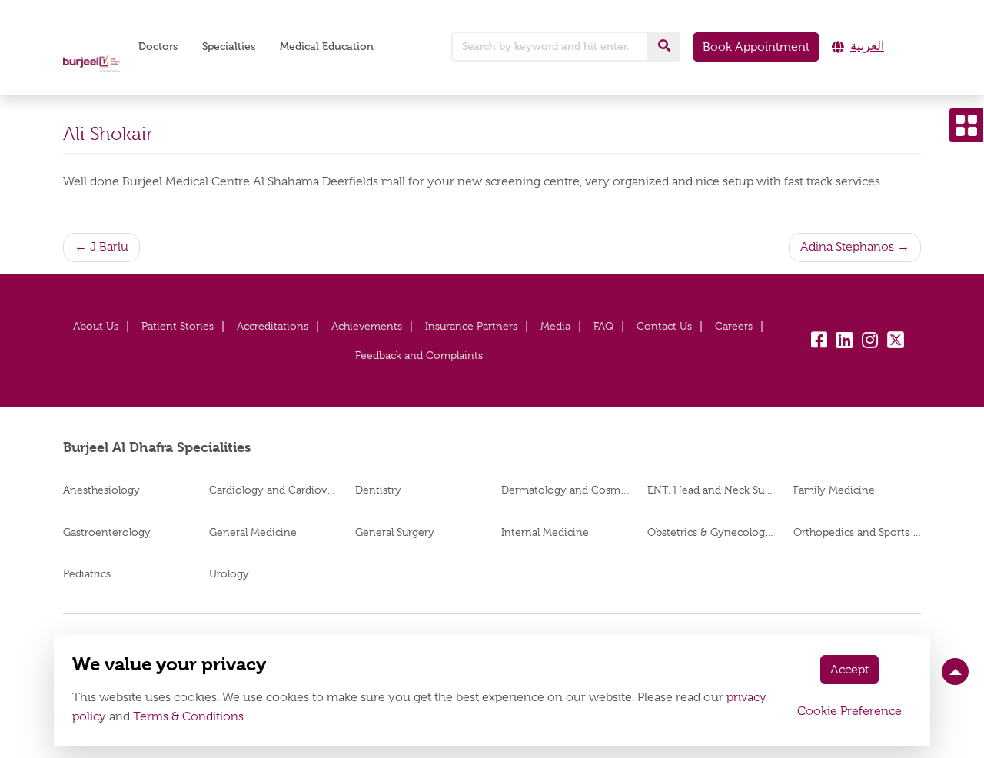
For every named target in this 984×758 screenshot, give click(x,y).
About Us (95, 326)
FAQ (603, 326)
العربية (867, 46)
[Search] (664, 46)
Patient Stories (177, 326)
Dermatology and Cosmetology (565, 490)
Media (555, 326)
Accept (849, 670)
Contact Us (664, 326)
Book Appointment (756, 47)
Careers (734, 326)
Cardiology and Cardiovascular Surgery (273, 490)
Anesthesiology (101, 490)
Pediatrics (87, 573)
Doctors (158, 46)
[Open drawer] (966, 125)
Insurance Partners (471, 326)
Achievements (366, 326)
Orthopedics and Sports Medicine (857, 532)
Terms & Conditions (188, 716)
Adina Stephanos (847, 247)
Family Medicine (834, 490)
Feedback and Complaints (419, 355)
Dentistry (378, 490)
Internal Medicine (545, 532)
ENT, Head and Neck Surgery (711, 490)
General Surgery (394, 532)
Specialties (228, 46)
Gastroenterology (107, 532)
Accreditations (272, 326)
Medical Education (327, 46)
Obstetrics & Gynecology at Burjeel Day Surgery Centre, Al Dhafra (711, 532)
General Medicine (253, 532)
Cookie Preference (849, 711)
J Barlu (109, 247)
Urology (229, 573)
